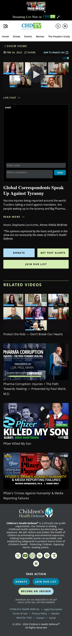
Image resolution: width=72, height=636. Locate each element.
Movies (40, 36)
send (60, 172)
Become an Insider (36, 591)
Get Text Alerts (53, 252)
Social (52, 617)
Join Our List (36, 264)
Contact (40, 617)
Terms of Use (20, 613)
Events (28, 36)
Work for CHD (24, 617)
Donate (19, 252)
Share (31, 52)
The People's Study (59, 36)
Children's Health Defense (24, 609)
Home (5, 36)
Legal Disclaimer (53, 609)
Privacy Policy (39, 613)
